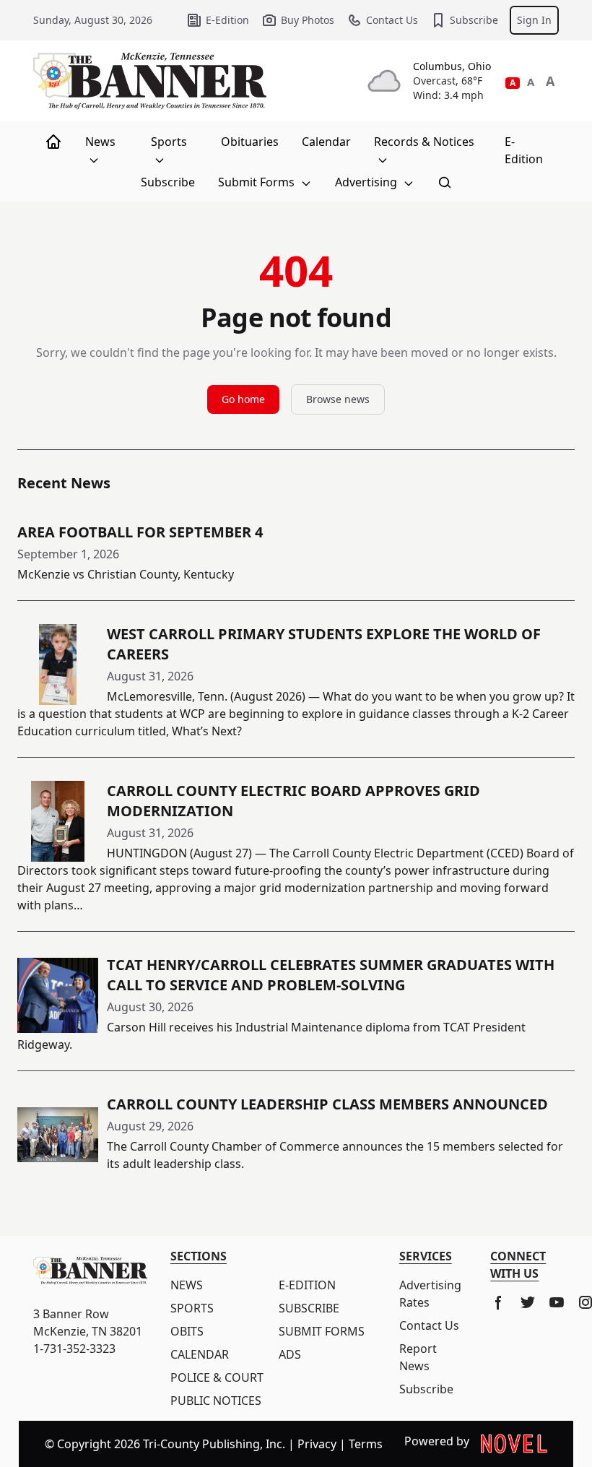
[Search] (444, 182)
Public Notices (215, 1400)
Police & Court (217, 1377)
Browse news (338, 399)
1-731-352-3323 (74, 1348)
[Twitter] (527, 1302)
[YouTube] (556, 1302)
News (100, 142)
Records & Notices (424, 142)
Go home (243, 399)
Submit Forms (257, 182)
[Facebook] (499, 1302)
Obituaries (250, 142)
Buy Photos (307, 20)
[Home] (53, 141)
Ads (290, 1354)
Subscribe (474, 20)
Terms (366, 1444)
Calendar (326, 142)
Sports (169, 142)
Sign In (534, 20)
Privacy (316, 1444)
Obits (187, 1331)
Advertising (367, 182)
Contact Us (392, 20)
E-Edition (227, 20)
